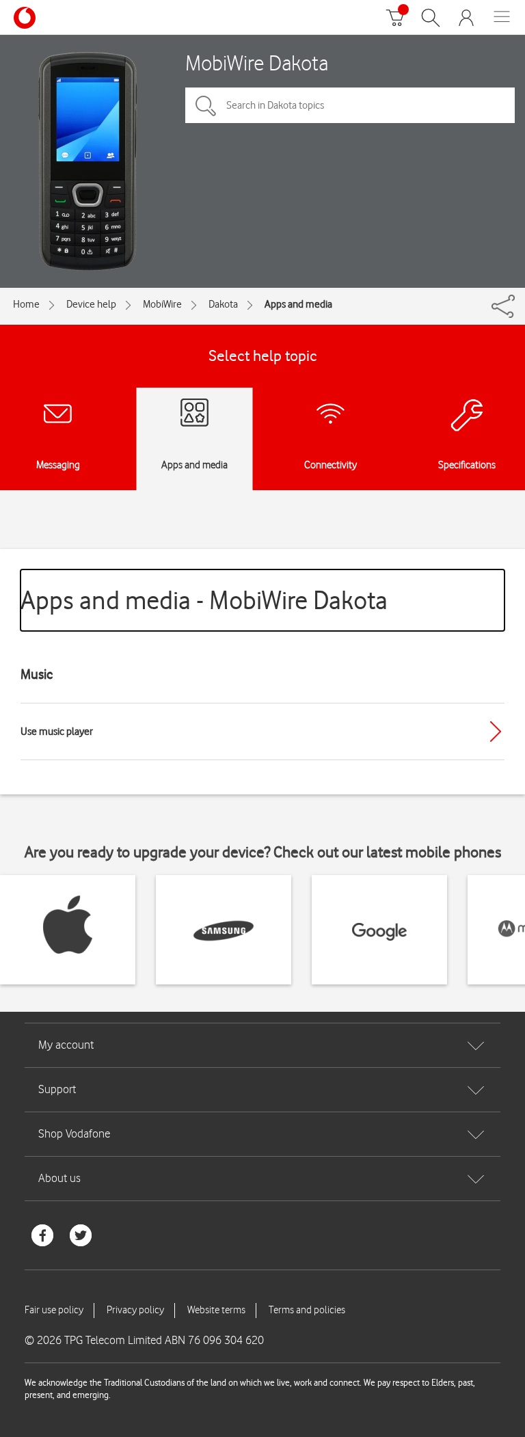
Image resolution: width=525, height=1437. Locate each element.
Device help (91, 304)
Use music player (57, 731)
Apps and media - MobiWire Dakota (204, 600)
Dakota (223, 304)
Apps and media (298, 304)
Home (26, 304)
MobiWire (162, 304)
